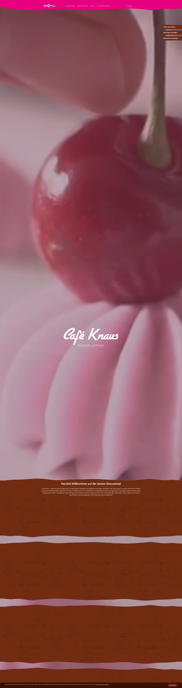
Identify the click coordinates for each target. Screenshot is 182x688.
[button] (138, 4)
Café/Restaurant (70, 5)
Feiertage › (129, 6)
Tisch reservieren (169, 27)
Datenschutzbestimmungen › (102, 684)
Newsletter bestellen (170, 38)
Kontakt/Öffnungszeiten (103, 5)
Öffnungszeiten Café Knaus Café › (128, 2)
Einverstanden (172, 685)
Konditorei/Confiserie (82, 5)
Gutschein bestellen (170, 33)
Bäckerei (92, 5)
